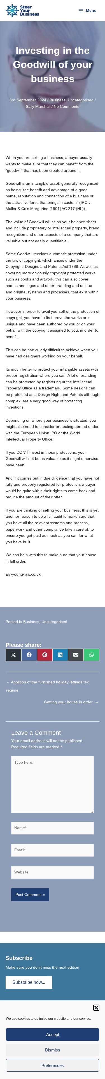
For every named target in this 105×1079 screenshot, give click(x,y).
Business (58, 100)
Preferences (52, 1065)
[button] (96, 1007)
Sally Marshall (38, 106)
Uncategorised (81, 100)
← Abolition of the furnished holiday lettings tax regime (47, 683)
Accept (52, 1034)
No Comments (66, 106)
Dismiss (52, 1050)
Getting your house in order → (71, 702)
